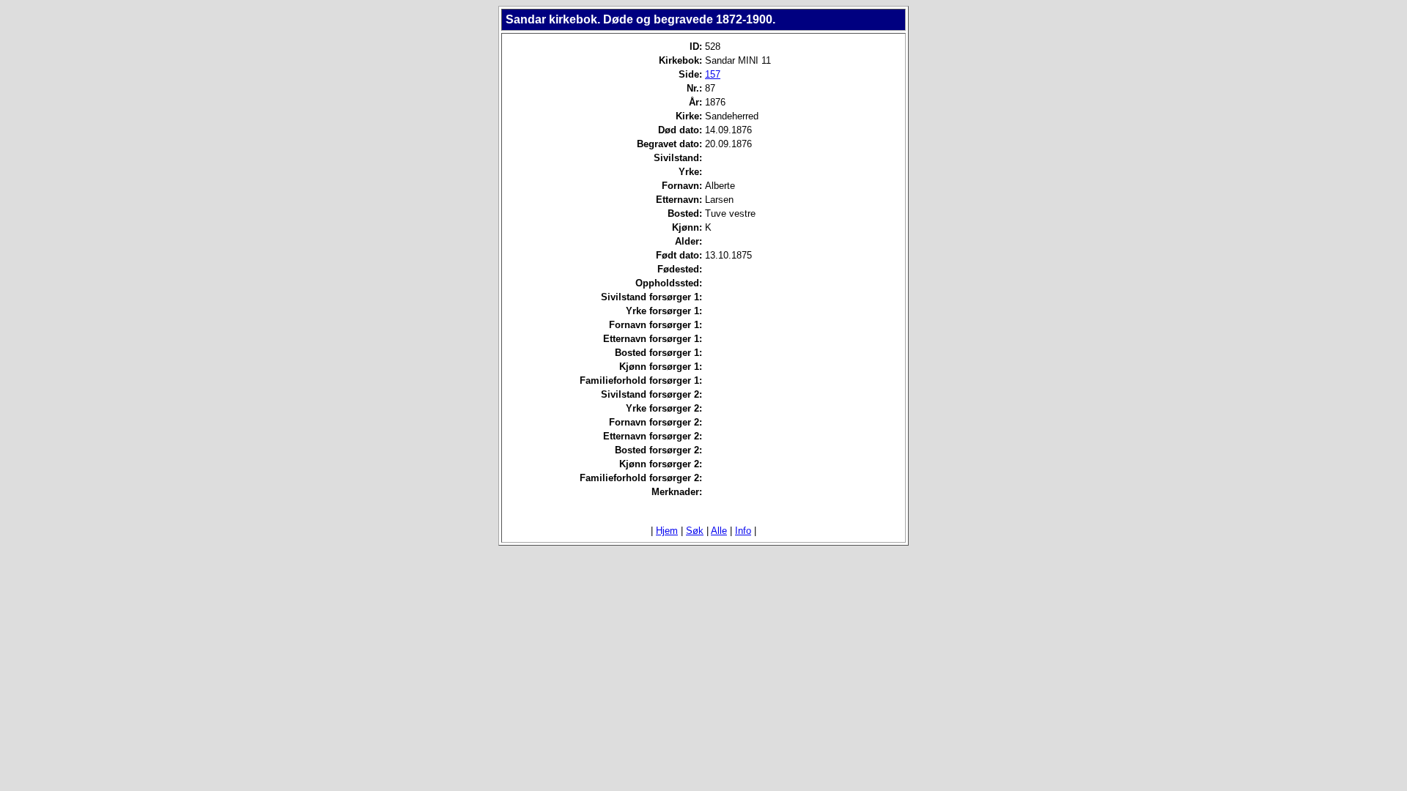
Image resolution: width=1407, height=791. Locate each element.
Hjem (667, 530)
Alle (719, 530)
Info (743, 530)
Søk (695, 530)
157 (712, 74)
